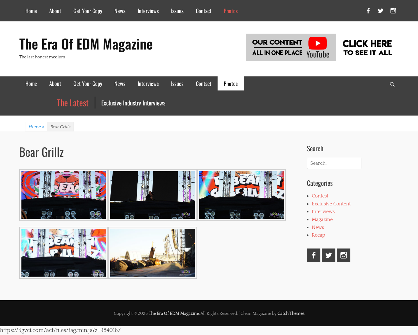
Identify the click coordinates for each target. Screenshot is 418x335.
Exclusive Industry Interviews (133, 102)
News (119, 11)
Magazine (322, 219)
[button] (63, 196)
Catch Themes (291, 313)
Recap (318, 235)
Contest (320, 196)
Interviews (148, 11)
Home (31, 11)
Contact (203, 11)
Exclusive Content (331, 204)
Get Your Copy (87, 11)
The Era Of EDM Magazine (86, 43)
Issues (177, 11)
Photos (231, 11)
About (55, 11)
